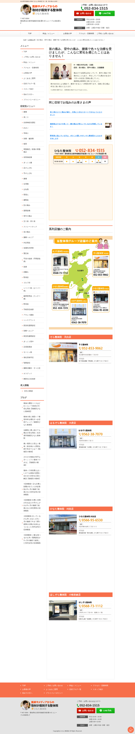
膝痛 (25, 179)
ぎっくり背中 (29, 341)
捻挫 (25, 267)
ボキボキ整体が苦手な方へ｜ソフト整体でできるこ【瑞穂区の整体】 (32, 461)
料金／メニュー (49, 33)
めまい (26, 128)
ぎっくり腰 (28, 163)
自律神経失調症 (29, 122)
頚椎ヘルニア (29, 331)
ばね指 (26, 189)
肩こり (26, 117)
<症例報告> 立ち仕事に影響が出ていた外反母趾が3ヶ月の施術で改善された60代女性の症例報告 (32, 489)
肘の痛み (27, 205)
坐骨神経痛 (28, 157)
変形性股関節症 (29, 325)
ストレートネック (30, 227)
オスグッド (28, 373)
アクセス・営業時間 (86, 33)
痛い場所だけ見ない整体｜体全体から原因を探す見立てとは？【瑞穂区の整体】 (32, 448)
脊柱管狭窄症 (29, 357)
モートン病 (28, 352)
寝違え (26, 194)
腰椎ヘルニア (29, 237)
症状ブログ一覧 (29, 83)
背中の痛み (28, 216)
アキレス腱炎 (29, 315)
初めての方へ (29, 94)
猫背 (25, 144)
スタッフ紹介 (29, 89)
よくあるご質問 (29, 78)
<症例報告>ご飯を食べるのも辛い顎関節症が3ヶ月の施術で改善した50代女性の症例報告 (32, 539)
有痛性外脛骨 (29, 248)
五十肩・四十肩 (29, 221)
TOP (30, 33)
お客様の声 (67, 33)
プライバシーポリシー (32, 100)
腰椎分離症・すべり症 (32, 368)
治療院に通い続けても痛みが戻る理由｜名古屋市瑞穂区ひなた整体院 (32, 434)
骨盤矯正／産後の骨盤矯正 (32, 150)
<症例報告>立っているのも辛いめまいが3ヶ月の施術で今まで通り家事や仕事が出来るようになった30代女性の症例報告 (32, 523)
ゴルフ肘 (27, 283)
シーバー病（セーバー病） (32, 289)
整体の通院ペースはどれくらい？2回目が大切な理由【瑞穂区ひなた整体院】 (32, 407)
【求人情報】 (29, 391)
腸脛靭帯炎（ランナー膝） (32, 297)
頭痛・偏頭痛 (29, 138)
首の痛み (27, 232)
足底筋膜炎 (28, 347)
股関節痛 (27, 211)
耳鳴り (26, 133)
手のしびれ (28, 173)
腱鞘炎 (26, 200)
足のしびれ (28, 168)
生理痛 (26, 184)
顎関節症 (27, 363)
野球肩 (26, 304)
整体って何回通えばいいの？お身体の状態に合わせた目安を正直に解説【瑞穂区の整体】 (32, 474)
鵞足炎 (26, 253)
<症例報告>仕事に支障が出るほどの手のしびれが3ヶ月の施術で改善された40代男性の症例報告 (32, 505)
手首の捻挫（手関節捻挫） (32, 260)
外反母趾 (27, 243)
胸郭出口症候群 (29, 379)
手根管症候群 (29, 309)
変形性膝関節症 (29, 336)
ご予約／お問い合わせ (105, 33)
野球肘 (26, 277)
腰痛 (25, 112)
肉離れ (26, 272)
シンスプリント (29, 320)
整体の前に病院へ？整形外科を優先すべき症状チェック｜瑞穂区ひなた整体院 (32, 421)
